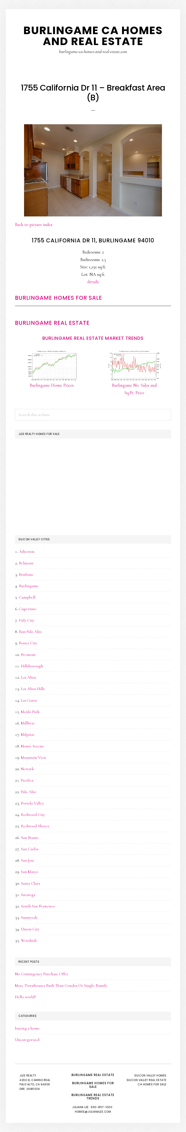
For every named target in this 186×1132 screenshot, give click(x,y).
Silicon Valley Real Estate (146, 1080)
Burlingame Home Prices (52, 385)
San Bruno (30, 837)
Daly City (26, 620)
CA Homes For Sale (152, 1084)
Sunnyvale (29, 917)
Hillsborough (32, 665)
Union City (30, 928)
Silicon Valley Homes (150, 1075)
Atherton (26, 551)
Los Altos (28, 677)
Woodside (29, 940)
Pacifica (27, 780)
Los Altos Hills (33, 688)
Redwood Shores (35, 825)
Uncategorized (27, 1039)
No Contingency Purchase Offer (41, 973)
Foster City (28, 642)
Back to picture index (34, 224)
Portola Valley (32, 803)
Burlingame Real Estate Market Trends (93, 338)
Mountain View (33, 757)
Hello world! (25, 996)
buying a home (27, 1028)
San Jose (27, 860)
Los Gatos (29, 700)
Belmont (26, 563)
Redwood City (33, 814)
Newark (27, 768)
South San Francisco (38, 906)
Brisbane (26, 574)
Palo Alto (28, 791)
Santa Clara (30, 883)
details (93, 281)
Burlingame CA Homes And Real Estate (93, 36)
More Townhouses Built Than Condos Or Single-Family (61, 985)
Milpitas (27, 734)
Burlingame (29, 585)
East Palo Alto (30, 631)
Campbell (27, 597)
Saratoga (28, 894)
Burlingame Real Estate (52, 323)
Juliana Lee (80, 1107)
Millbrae (28, 723)
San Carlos (30, 848)
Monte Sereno (32, 746)
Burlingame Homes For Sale (58, 298)
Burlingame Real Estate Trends (92, 1097)
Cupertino (27, 608)
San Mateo (29, 871)
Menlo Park (30, 711)
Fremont (28, 654)
